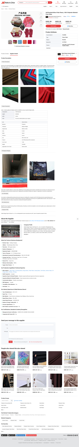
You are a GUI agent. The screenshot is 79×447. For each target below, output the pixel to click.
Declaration (52, 442)
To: (7, 328)
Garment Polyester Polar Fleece (8, 429)
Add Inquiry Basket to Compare (22, 46)
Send (11, 341)
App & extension (63, 6)
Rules (77, 6)
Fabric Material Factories (7, 426)
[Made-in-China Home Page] (8, 2)
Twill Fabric (43, 270)
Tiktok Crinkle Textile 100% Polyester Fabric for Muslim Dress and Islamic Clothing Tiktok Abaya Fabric (55, 390)
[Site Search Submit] (50, 2)
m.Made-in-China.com (42, 440)
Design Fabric (25, 270)
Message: (6, 331)
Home (2, 8)
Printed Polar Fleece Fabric (34, 429)
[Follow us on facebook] (68, 435)
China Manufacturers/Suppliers (29, 438)
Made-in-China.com (34, 440)
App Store (4, 435)
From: (7, 324)
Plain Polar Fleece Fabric (21, 429)
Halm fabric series (4, 407)
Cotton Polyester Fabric (40, 426)
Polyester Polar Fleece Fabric (53, 426)
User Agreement (46, 442)
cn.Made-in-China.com (51, 440)
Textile (6, 8)
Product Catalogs (18, 400)
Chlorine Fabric (5, 420)
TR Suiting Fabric (18, 270)
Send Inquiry (53, 26)
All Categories (5, 6)
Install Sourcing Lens (32, 435)
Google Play (12, 435)
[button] (46, 2)
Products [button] (21, 2)
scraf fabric (42, 405)
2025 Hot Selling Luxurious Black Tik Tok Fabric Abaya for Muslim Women (39, 368)
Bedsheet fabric (23, 407)
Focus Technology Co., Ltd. (30, 442)
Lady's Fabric (61, 405)
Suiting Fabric (37, 270)
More (2, 431)
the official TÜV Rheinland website (37, 220)
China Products (20, 438)
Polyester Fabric (62, 403)
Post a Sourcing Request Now (35, 341)
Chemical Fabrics (12, 8)
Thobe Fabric (31, 270)
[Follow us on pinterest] (75, 435)
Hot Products (14, 438)
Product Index (60, 438)
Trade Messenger (21, 435)
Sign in (76, 3)
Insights (65, 438)
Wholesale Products (39, 438)
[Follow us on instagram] (71, 435)
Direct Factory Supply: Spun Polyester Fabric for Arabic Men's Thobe (39, 390)
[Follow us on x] (70, 435)
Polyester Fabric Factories (29, 426)
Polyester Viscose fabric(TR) (6, 403)
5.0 (63, 55)
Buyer (51, 6)
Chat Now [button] (71, 26)
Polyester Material (17, 426)
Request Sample (66, 28)
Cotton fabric (22, 405)
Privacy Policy (58, 442)
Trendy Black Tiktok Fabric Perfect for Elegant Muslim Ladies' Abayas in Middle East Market (54, 368)
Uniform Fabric (49, 270)
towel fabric (42, 407)
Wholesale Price (46, 438)
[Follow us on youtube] (73, 435)
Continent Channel (54, 438)
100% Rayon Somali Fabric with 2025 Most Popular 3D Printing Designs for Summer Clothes (23, 368)
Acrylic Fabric (21, 420)
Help (56, 6)
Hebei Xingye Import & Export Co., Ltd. (55, 16)
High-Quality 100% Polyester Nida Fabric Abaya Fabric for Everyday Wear (7, 390)
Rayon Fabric (12, 270)
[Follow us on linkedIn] (77, 435)
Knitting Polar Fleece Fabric (67, 426)
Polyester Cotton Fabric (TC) (25, 403)
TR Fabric (11, 272)
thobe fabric (42, 403)
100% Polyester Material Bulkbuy (47, 429)
